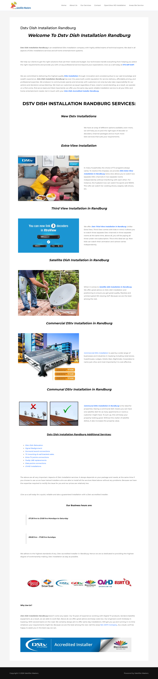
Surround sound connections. (37, 451)
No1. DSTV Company (108, 625)
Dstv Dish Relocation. (34, 445)
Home (63, 5)
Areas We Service (136, 5)
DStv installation (71, 76)
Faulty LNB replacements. (36, 460)
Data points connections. (35, 463)
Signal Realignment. (33, 448)
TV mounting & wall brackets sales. (39, 454)
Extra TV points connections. (37, 457)
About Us (73, 5)
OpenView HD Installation (115, 5)
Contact (97, 5)
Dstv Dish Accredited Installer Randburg (81, 91)
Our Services (86, 5)
